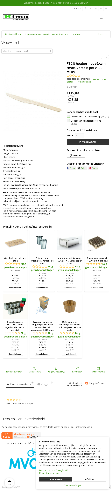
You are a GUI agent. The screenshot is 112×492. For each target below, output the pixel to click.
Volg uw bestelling (56, 371)
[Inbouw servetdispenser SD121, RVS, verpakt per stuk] (69, 242)
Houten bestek (84, 81)
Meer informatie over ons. (51, 473)
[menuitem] (103, 57)
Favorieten (77, 371)
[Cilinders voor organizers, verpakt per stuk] (42, 242)
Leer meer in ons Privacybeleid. (53, 470)
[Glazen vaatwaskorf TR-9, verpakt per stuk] (96, 242)
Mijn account (35, 371)
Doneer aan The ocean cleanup (90, 116)
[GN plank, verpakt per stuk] (15, 242)
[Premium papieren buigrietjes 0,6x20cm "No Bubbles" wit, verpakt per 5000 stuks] (42, 306)
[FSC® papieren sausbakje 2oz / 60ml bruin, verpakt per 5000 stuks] (69, 306)
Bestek (70, 81)
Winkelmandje (98, 371)
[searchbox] (26, 51)
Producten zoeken (13, 371)
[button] (102, 34)
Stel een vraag (99, 79)
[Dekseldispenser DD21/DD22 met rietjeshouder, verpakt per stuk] (15, 306)
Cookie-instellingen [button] (73, 485)
